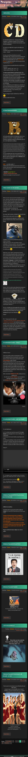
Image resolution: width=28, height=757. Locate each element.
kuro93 (14, 320)
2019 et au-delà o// (9, 625)
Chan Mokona (6, 360)
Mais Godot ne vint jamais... (11, 188)
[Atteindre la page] (11, 743)
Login (26, 2)
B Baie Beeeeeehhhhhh (10, 110)
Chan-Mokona (14, 377)
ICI (22, 482)
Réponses (23, 17)
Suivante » (7, 742)
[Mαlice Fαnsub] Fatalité (10, 587)
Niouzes (24, 16)
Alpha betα (6, 13)
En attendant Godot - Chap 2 (11, 342)
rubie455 (5, 322)
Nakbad (18, 320)
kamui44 (10, 320)
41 (2, 742)
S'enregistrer (21, 2)
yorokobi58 (11, 322)
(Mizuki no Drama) (11, 380)
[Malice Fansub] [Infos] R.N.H (11, 544)
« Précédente (8, 741)
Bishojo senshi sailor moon (10, 173)
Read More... (7, 102)
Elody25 (6, 320)
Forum (2, 5)
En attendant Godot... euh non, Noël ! (14, 419)
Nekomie (23, 320)
